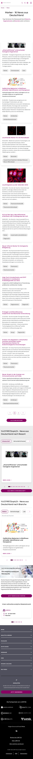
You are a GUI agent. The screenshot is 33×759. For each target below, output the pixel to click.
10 (24, 486)
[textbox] (16, 516)
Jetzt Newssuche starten (16, 596)
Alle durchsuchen (16, 420)
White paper (4, 646)
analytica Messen (6, 635)
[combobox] (16, 515)
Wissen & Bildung (6, 663)
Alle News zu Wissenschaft (17, 491)
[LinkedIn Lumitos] (16, 731)
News (2, 629)
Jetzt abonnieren (16, 692)
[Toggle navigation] (31, 3)
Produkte (4, 641)
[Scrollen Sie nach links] (27, 441)
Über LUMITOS (16, 740)
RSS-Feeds (4, 669)
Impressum (9, 753)
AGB (16, 753)
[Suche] (22, 3)
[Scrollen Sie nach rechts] (29, 441)
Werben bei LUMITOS (16, 737)
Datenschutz (23, 753)
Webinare (4, 652)
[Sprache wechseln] (27, 3)
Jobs (2, 658)
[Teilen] (25, 3)
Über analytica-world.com (16, 744)
